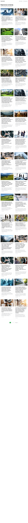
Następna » (16, 322)
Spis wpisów (20, 1)
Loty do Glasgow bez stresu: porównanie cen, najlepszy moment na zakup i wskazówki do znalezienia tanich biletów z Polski (6, 309)
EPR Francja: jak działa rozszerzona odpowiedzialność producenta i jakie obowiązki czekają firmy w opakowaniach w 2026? (20, 38)
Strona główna (25, 1)
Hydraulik (3, 1)
